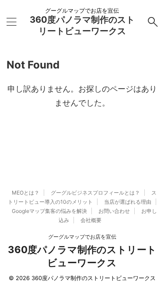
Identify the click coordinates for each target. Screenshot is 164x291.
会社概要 (90, 220)
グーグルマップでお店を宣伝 (82, 236)
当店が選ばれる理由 (127, 202)
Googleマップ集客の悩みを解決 (49, 211)
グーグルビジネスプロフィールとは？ (95, 192)
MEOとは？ (25, 192)
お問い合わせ (114, 211)
